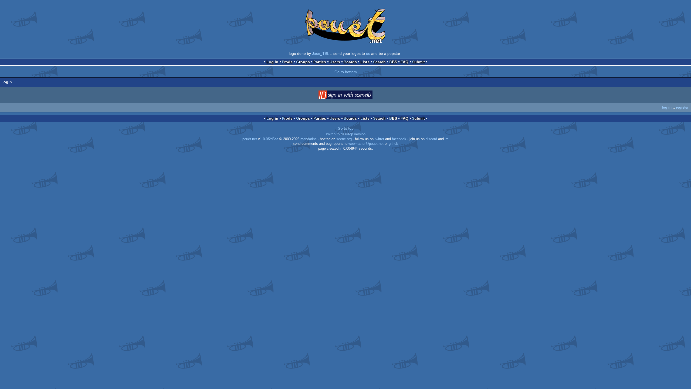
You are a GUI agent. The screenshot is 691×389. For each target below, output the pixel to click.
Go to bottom (345, 72)
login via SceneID (353, 96)
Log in (272, 62)
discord (431, 139)
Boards (350, 62)
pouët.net (249, 139)
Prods (287, 62)
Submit (418, 62)
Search (379, 62)
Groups (303, 62)
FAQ (404, 62)
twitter (379, 139)
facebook (399, 139)
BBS (393, 62)
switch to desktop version (345, 134)
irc (447, 139)
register (682, 107)
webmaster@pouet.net (366, 144)
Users (335, 62)
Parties (319, 62)
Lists (365, 62)
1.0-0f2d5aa (269, 139)
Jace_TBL (320, 53)
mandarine (308, 139)
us (368, 53)
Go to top (346, 128)
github (393, 144)
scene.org (344, 139)
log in (667, 107)
